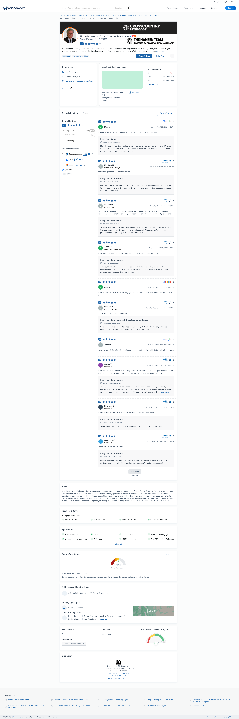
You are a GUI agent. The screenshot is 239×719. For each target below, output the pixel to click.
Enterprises (188, 8)
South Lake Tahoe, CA (77, 608)
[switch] (92, 130)
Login (217, 2)
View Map (153, 611)
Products (202, 8)
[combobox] (88, 8)
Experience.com (19, 717)
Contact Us (230, 2)
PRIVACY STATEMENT (118, 676)
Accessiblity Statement (228, 717)
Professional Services (75, 15)
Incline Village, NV (75, 619)
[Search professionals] (128, 8)
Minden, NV (120, 616)
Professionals (172, 8)
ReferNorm (160, 56)
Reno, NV (72, 616)
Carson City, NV (90, 616)
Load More (134, 471)
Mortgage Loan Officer (105, 15)
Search (62, 15)
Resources (215, 8)
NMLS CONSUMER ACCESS (118, 678)
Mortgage (90, 15)
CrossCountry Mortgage (126, 15)
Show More (160, 51)
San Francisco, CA (91, 619)
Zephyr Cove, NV (73, 77)
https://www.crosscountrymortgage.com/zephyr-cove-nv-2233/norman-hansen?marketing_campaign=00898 (79, 81)
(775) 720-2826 (72, 72)
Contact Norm (144, 56)
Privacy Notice (212, 717)
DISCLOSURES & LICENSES (118, 673)
